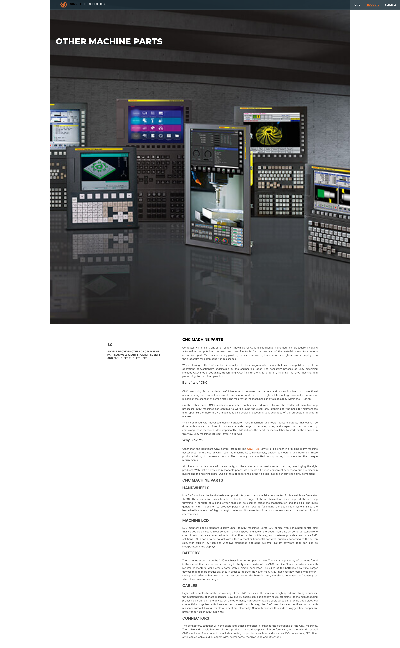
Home (356, 4)
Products (372, 4)
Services (391, 4)
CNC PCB (253, 448)
